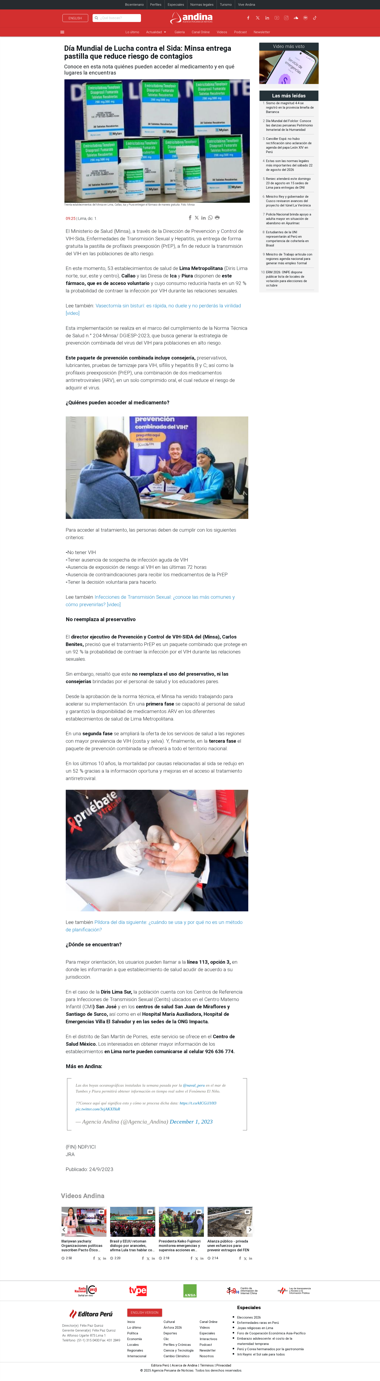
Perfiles (155, 5)
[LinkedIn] (267, 17)
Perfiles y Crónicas (177, 1345)
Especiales (176, 5)
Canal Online (201, 32)
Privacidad (223, 1365)
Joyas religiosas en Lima (255, 1328)
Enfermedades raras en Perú (258, 1323)
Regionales (135, 1350)
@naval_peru (194, 1085)
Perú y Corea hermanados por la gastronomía (270, 1349)
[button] (64, 1229)
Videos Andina (82, 1196)
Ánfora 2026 (173, 1328)
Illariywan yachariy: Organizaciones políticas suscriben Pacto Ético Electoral (81, 1247)
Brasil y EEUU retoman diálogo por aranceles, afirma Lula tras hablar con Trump (132, 1247)
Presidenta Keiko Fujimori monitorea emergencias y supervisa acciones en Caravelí (180, 1247)
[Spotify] (305, 17)
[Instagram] (286, 17)
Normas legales (202, 5)
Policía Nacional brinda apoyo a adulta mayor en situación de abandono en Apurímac (288, 218)
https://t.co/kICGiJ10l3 (198, 1103)
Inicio (131, 1322)
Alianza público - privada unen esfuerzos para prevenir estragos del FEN (228, 1245)
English (75, 18)
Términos (207, 1365)
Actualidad (157, 32)
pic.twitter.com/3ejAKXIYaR (98, 1109)
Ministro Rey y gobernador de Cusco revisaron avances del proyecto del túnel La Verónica (288, 201)
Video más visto (289, 46)
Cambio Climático (177, 1356)
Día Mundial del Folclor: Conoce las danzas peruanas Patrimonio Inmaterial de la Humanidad (289, 125)
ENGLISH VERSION (145, 1312)
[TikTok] (315, 17)
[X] (257, 17)
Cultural (169, 1322)
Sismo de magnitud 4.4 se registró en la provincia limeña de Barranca (290, 107)
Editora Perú (160, 1365)
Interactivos (208, 1339)
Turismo (226, 5)
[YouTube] (276, 17)
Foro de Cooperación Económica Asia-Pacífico (271, 1333)
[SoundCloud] (296, 17)
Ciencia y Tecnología (179, 1350)
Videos (222, 32)
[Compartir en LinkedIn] (104, 1258)
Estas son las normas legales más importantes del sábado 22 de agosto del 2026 (289, 165)
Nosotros (207, 1356)
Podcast (240, 32)
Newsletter (262, 32)
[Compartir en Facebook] (94, 1258)
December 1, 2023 (191, 1121)
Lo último (132, 32)
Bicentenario (134, 5)
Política (132, 1333)
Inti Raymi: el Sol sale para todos (261, 1354)
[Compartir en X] (99, 1258)
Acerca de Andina (184, 1365)
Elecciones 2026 (249, 1317)
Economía (134, 1339)
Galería (180, 32)
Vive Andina (246, 5)
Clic (166, 1339)
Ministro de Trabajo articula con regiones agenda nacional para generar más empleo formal (289, 258)
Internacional (136, 1356)
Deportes (170, 1333)
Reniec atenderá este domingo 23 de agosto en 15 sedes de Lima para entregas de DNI (288, 183)
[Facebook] (248, 17)
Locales (133, 1345)
